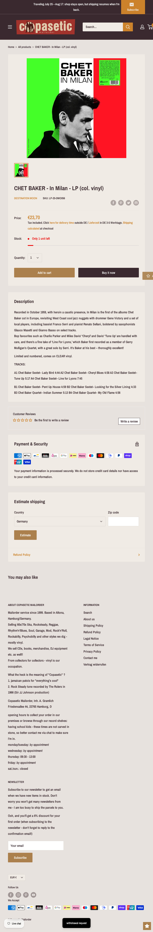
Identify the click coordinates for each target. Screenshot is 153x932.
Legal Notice (91, 638)
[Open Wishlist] (147, 926)
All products (24, 47)
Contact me (90, 658)
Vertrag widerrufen (94, 664)
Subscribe (133, 10)
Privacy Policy (92, 651)
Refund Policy (21, 554)
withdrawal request (77, 923)
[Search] (128, 27)
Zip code (113, 512)
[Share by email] (136, 203)
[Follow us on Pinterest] (26, 895)
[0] (150, 27)
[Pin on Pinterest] (121, 203)
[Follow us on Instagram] (18, 895)
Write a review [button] (129, 421)
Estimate (25, 535)
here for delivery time (62, 223)
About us (89, 619)
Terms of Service (93, 645)
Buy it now (108, 272)
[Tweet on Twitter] (128, 203)
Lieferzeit (94, 223)
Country (19, 512)
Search (87, 612)
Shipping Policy (93, 625)
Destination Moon (25, 198)
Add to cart (44, 272)
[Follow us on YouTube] (33, 895)
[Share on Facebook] (113, 203)
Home (11, 47)
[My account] (142, 27)
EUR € (13, 877)
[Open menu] (10, 27)
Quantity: (19, 257)
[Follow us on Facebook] (11, 895)
